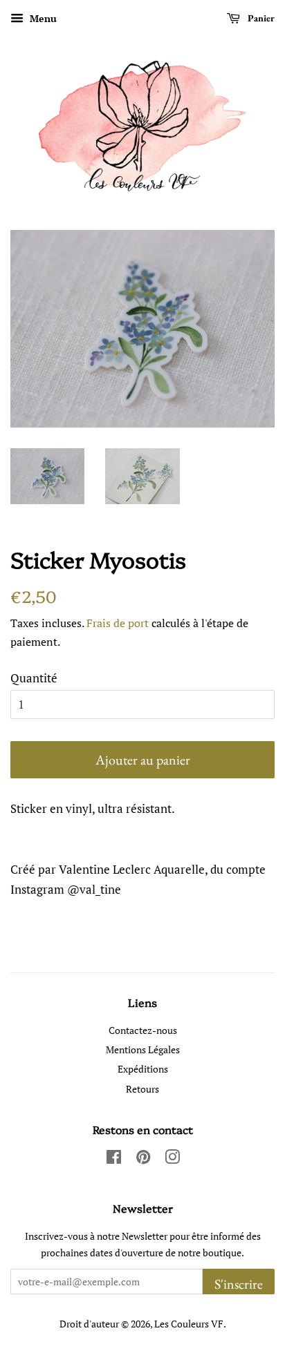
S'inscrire (238, 1284)
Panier (260, 18)
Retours (142, 1088)
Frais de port (117, 623)
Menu (42, 18)
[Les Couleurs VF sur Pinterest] (143, 1159)
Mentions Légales (143, 1049)
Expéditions (143, 1068)
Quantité (33, 678)
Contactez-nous (143, 1030)
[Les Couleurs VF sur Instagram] (172, 1159)
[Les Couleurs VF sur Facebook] (114, 1159)
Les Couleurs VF (188, 1323)
